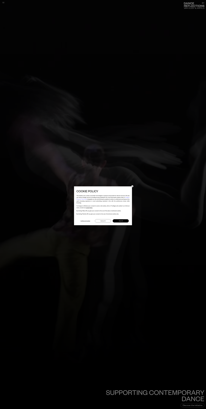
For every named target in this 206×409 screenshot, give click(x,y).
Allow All (121, 221)
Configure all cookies (85, 221)
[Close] (132, 186)
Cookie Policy (89, 207)
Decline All (103, 221)
